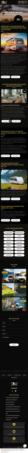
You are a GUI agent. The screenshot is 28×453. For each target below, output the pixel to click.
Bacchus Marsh (15, 192)
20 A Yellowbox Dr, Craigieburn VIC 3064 (14, 427)
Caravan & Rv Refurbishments (12, 397)
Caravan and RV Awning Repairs (13, 415)
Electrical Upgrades (10, 404)
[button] (25, 2)
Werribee (24, 192)
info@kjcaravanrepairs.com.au (14, 434)
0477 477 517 (14, 441)
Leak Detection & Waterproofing (13, 406)
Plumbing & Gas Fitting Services (12, 409)
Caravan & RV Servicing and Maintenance (12, 418)
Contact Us (14, 377)
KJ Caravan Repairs (16, 66)
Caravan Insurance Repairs (11, 399)
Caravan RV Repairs (10, 402)
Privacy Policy (18, 450)
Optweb (12, 450)
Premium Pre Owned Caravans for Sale (13, 412)
